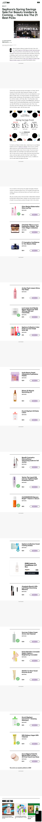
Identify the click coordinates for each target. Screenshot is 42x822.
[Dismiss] (40, 811)
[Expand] (37, 811)
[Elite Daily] (6, 2)
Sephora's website (23, 146)
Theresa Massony (7, 40)
